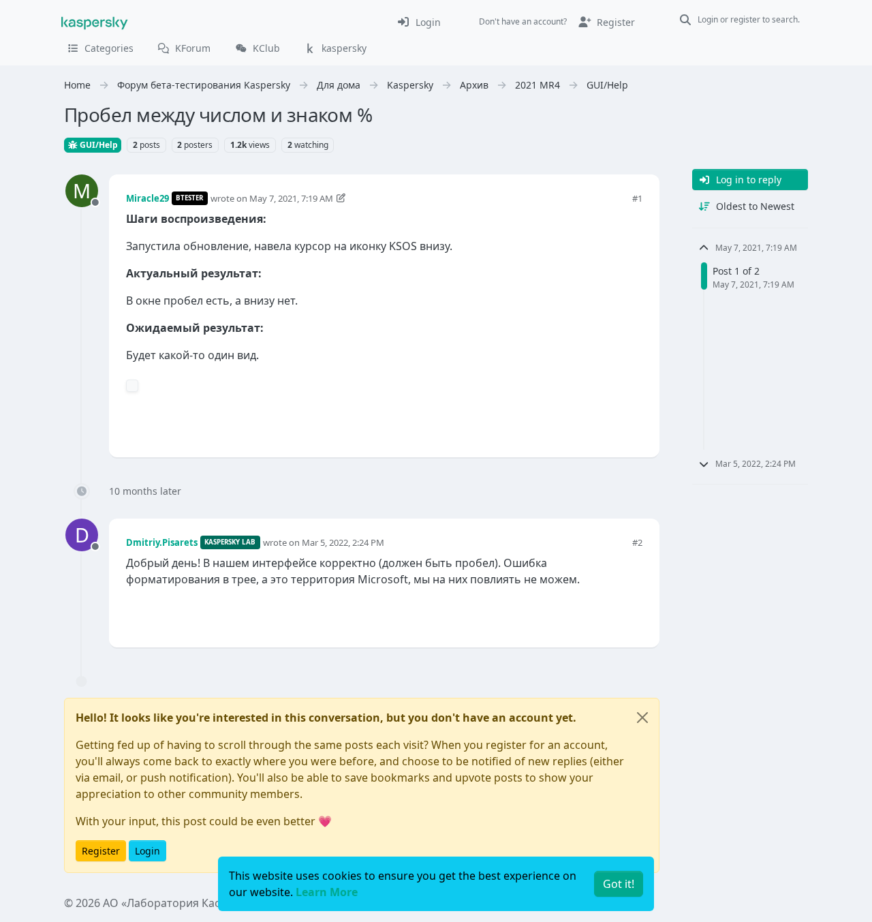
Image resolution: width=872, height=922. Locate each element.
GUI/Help (98, 145)
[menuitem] (418, 22)
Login (147, 850)
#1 (637, 198)
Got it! (618, 883)
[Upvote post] (583, 424)
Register (101, 850)
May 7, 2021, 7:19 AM (291, 198)
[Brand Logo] (94, 22)
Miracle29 (147, 198)
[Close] (642, 717)
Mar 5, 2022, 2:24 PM (343, 542)
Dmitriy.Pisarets (162, 542)
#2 (637, 542)
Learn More (327, 892)
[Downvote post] (631, 424)
